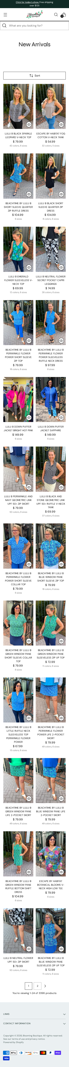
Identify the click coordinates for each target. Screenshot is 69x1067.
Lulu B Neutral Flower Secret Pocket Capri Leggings (51, 280)
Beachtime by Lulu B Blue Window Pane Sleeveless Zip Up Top (51, 962)
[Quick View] (28, 124)
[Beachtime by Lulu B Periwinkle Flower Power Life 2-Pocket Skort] (51, 700)
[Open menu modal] (5, 14)
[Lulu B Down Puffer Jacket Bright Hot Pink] (18, 399)
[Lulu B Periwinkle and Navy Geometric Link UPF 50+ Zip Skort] (18, 469)
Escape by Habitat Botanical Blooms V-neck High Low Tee (50, 885)
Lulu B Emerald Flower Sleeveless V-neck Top (18, 280)
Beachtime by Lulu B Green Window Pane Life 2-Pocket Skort (18, 811)
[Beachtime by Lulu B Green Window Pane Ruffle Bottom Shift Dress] (18, 853)
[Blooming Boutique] (34, 14)
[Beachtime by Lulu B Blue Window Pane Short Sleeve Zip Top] (51, 546)
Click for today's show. (27, 2)
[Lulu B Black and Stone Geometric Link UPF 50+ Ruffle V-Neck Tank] (51, 469)
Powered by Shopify (13, 1042)
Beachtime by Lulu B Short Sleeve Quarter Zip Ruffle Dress (18, 207)
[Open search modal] (56, 14)
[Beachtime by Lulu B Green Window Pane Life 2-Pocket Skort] (18, 780)
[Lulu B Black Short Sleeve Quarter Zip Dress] (51, 176)
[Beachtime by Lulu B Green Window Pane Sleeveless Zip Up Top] (51, 623)
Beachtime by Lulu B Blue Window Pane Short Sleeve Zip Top (50, 577)
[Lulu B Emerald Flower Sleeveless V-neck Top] (18, 249)
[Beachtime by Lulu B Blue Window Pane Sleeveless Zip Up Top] (51, 930)
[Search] (4, 25)
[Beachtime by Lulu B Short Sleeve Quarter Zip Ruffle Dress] (18, 176)
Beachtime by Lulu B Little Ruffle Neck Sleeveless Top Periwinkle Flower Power (18, 734)
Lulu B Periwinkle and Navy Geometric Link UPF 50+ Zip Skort (18, 500)
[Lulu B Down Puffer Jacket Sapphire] (51, 399)
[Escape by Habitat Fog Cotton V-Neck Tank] (51, 106)
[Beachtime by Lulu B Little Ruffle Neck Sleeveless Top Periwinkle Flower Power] (18, 700)
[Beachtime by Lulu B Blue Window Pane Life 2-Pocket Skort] (51, 780)
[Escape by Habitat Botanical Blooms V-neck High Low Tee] (51, 853)
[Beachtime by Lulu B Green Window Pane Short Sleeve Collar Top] (18, 623)
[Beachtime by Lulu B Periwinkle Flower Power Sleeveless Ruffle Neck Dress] (51, 322)
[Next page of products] (45, 986)
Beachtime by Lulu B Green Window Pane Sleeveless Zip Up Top (51, 654)
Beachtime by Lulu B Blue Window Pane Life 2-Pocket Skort (50, 811)
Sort (37, 75)
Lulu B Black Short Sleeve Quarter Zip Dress (50, 207)
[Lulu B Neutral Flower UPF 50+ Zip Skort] (18, 930)
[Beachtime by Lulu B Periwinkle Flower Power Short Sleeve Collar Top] (18, 546)
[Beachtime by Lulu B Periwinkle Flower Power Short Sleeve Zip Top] (18, 322)
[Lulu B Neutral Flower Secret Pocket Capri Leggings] (51, 249)
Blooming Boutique (32, 1035)
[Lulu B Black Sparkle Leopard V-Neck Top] (18, 106)
